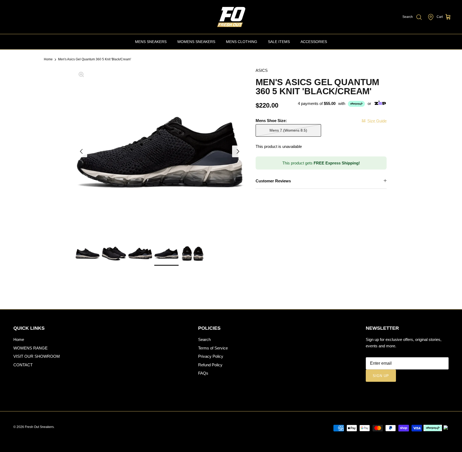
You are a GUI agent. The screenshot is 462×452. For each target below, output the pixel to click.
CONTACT (23, 365)
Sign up (381, 376)
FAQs (203, 373)
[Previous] (81, 151)
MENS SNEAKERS (151, 42)
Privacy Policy (210, 356)
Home (48, 59)
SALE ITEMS (279, 42)
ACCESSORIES (314, 42)
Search (204, 339)
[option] (159, 151)
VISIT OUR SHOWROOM (36, 356)
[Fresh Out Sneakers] (231, 17)
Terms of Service (213, 348)
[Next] (238, 151)
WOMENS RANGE (30, 348)
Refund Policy (210, 365)
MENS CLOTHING (241, 42)
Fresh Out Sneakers (39, 427)
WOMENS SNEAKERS (196, 42)
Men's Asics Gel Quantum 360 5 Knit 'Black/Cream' (94, 59)
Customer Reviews (273, 181)
